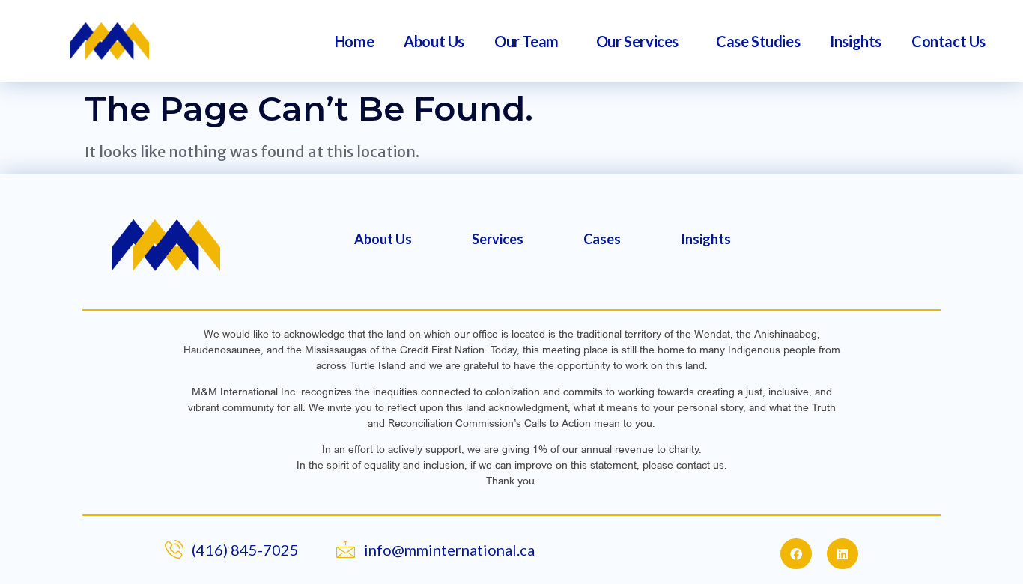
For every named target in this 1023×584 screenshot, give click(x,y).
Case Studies (758, 41)
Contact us (948, 41)
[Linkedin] (842, 554)
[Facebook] (796, 554)
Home (354, 41)
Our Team (526, 41)
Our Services (637, 41)
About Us (434, 41)
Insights (855, 41)
